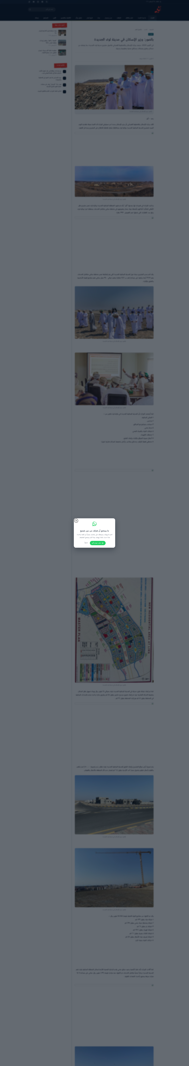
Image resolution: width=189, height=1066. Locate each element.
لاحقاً (86, 542)
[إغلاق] (76, 520)
